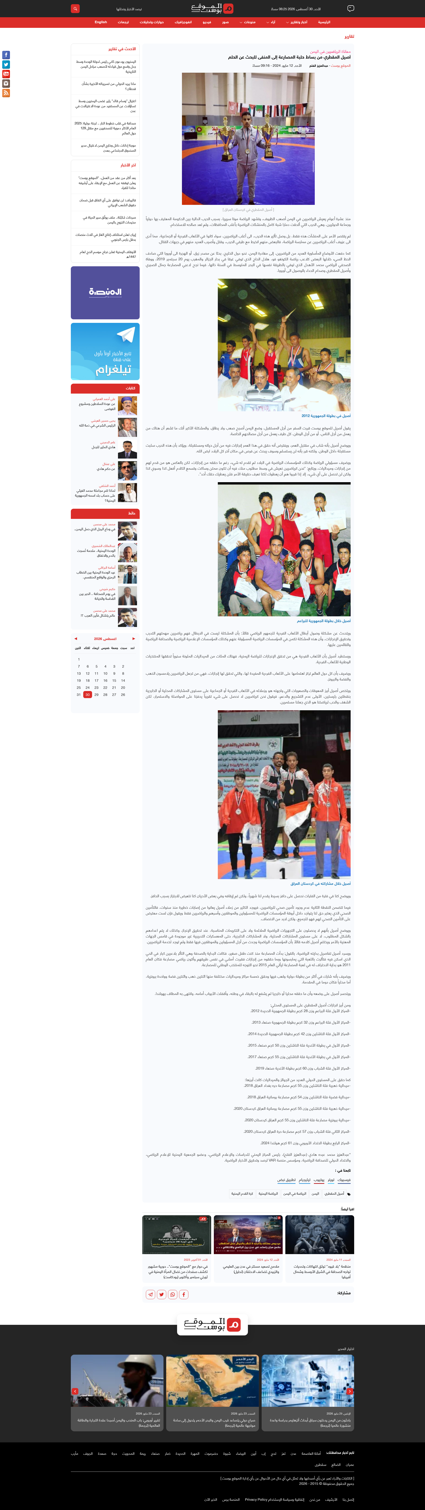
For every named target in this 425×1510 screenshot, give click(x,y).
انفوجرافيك (183, 22)
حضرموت (211, 1453)
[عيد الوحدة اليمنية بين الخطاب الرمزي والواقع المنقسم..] (127, 574)
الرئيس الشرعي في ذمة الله (97, 425)
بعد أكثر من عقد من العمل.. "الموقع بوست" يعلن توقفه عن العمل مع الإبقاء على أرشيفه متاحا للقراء (107, 182)
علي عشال (109, 463)
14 (123, 680)
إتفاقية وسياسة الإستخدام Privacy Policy (274, 1499)
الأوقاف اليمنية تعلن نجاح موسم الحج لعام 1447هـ (108, 254)
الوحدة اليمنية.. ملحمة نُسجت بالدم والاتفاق (96, 553)
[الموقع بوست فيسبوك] (6, 55)
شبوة (227, 1453)
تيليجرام (304, 1179)
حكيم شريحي (107, 588)
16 (105, 680)
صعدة (102, 1453)
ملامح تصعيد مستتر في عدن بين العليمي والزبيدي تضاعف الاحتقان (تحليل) (251, 1268)
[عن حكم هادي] (127, 470)
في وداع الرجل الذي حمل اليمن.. (94, 528)
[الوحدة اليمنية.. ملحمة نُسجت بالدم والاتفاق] (127, 552)
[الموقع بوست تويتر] (6, 64)
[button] (350, 1391)
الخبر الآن (211, 1499)
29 (97, 694)
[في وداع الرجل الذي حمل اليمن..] (127, 531)
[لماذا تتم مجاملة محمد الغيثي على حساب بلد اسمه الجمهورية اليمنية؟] (127, 493)
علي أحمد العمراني (104, 398)
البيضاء (241, 1453)
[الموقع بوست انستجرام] (6, 83)
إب (264, 1453)
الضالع (336, 1464)
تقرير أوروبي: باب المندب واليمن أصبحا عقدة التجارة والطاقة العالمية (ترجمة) (214, 1422)
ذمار (167, 1453)
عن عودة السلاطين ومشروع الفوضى (97, 406)
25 (79, 687)
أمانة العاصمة (311, 1453)
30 (88, 694)
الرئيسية (324, 22)
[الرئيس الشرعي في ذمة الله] (127, 427)
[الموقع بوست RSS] (6, 93)
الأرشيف (331, 1499)
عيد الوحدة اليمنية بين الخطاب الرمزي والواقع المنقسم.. (96, 574)
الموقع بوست (341, 65)
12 (88, 673)
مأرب (74, 1453)
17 (97, 680)
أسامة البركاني (106, 567)
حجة (114, 1453)
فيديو (207, 22)
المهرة (195, 1453)
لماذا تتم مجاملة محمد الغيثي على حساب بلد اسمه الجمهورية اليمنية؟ (95, 495)
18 (88, 680)
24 (88, 687)
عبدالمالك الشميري (103, 545)
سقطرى (320, 1464)
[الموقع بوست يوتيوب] (6, 74)
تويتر (331, 1179)
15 (114, 680)
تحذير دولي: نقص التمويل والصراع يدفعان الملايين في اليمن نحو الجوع (118, 1422)
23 (97, 687)
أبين (253, 1453)
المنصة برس (231, 1499)
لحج (273, 1453)
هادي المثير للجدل (103, 446)
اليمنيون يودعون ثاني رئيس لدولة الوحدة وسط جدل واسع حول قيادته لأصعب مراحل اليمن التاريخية (106, 66)
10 (105, 673)
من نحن (315, 1499)
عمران (350, 1464)
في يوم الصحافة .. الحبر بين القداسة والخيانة (97, 596)
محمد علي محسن (104, 524)
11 (97, 673)
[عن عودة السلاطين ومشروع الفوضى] (127, 405)
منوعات (249, 22)
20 (123, 687)
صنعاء (155, 1453)
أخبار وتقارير (299, 22)
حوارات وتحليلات (152, 22)
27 (114, 694)
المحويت (128, 1453)
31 (79, 694)
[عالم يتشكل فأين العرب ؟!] (127, 617)
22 (105, 687)
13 (79, 673)
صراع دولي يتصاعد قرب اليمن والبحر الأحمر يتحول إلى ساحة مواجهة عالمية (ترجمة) (310, 1422)
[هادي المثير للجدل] (127, 449)
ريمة (143, 1453)
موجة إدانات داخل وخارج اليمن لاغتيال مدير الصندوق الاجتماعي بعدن (108, 147)
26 (123, 694)
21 (114, 687)
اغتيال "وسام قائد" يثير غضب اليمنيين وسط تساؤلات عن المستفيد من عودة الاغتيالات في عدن (105, 105)
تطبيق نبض (287, 1179)
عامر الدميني (107, 442)
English (101, 22)
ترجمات (123, 22)
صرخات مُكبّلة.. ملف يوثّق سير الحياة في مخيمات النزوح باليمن (109, 219)
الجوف (88, 1453)
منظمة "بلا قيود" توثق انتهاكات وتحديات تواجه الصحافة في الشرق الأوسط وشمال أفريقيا (322, 1271)
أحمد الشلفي (107, 485)
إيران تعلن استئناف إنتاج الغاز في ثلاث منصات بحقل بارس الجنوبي (106, 236)
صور (225, 22)
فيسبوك (344, 1179)
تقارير (349, 36)
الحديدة (180, 1453)
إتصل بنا (348, 1499)
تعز (284, 1453)
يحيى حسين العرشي (103, 420)
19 (79, 680)
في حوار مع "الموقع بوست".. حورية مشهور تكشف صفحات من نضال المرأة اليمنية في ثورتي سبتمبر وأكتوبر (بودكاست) (178, 1271)
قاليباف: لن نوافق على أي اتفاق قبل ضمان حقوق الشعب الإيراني (108, 202)
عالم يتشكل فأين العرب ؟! (98, 615)
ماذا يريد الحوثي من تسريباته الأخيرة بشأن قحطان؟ (109, 85)
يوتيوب (319, 1179)
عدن (293, 1453)
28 (105, 694)
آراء (273, 22)
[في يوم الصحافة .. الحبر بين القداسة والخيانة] (127, 595)
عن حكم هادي (106, 468)
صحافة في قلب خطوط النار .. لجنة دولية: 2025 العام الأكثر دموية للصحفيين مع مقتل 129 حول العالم (105, 128)
